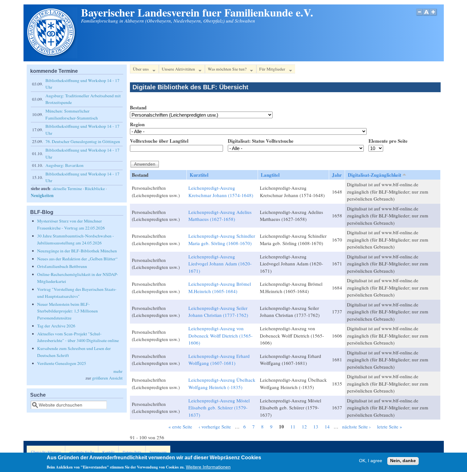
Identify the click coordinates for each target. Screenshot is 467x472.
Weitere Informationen (208, 466)
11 (292, 426)
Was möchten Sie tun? (226, 70)
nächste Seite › (356, 426)
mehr (118, 371)
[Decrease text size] (419, 15)
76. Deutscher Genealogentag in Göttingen (82, 141)
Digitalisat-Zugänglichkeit (374, 174)
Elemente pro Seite (388, 140)
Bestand (138, 107)
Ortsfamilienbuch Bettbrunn (62, 266)
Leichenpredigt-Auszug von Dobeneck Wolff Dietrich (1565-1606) (220, 335)
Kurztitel (199, 174)
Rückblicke (95, 188)
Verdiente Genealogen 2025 (61, 363)
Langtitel (270, 174)
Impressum (158, 452)
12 (304, 426)
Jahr (337, 174)
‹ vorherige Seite (215, 426)
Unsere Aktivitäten (177, 70)
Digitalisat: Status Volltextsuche (261, 140)
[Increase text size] (433, 15)
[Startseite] (51, 56)
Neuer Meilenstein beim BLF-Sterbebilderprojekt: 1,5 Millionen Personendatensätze (67, 311)
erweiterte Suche (81, 452)
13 (315, 426)
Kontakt (108, 452)
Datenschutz (132, 452)
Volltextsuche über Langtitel (159, 140)
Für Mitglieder (270, 70)
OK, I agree (370, 461)
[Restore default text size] (426, 15)
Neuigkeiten (42, 195)
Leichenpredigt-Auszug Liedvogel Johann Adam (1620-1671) (220, 263)
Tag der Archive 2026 (56, 326)
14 (327, 426)
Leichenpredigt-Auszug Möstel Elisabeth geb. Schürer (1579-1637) (219, 407)
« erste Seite (180, 426)
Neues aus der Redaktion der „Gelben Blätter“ (77, 259)
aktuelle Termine (67, 188)
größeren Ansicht (107, 378)
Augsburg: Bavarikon (64, 165)
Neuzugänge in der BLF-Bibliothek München (77, 251)
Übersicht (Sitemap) (46, 452)
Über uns (139, 70)
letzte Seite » (389, 426)
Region (137, 124)
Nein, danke (403, 461)
